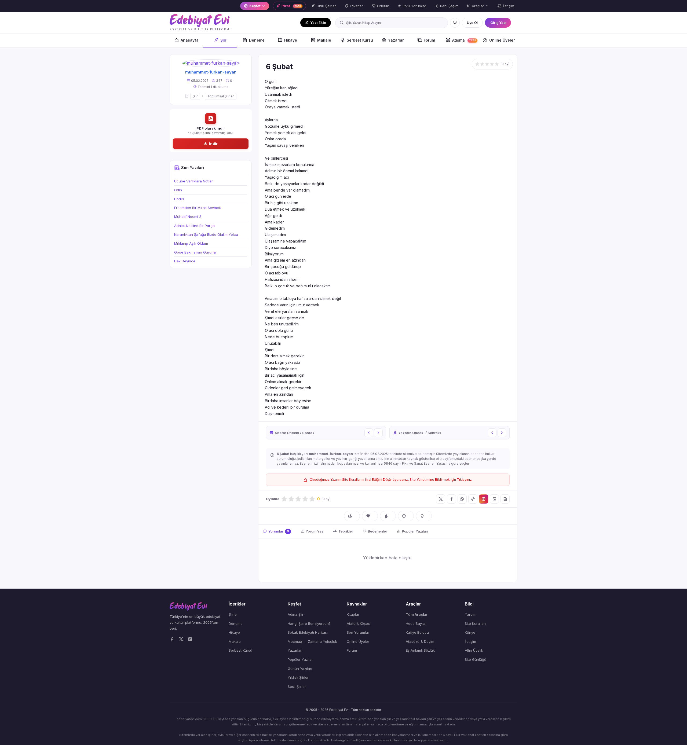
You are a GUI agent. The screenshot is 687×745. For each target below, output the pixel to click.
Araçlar (478, 6)
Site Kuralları (475, 623)
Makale (324, 40)
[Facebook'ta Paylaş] (451, 499)
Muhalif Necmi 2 (187, 216)
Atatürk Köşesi (359, 623)
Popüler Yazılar (300, 659)
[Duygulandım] (406, 516)
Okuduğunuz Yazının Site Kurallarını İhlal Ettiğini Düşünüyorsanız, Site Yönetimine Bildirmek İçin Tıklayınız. (391, 480)
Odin (178, 190)
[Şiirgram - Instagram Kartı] (483, 499)
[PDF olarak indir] (505, 499)
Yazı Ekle (318, 22)
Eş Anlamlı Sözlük (420, 650)
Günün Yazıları (300, 668)
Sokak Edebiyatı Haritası (308, 632)
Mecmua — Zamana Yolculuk (312, 641)
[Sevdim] (370, 516)
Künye (470, 632)
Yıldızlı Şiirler (298, 677)
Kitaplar (353, 614)
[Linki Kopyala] (472, 499)
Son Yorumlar (358, 632)
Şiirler (233, 614)
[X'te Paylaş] (440, 499)
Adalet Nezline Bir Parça (194, 225)
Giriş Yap (498, 22)
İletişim (508, 6)
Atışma (464, 40)
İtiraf (291, 6)
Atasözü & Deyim (420, 641)
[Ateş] (388, 516)
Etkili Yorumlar (414, 6)
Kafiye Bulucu (417, 632)
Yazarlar (396, 40)
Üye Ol (472, 22)
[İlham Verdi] (424, 516)
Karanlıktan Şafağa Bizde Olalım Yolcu (206, 234)
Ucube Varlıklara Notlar (193, 181)
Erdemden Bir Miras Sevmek (197, 207)
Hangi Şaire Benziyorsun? (309, 623)
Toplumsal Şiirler (220, 96)
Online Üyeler (502, 40)
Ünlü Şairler (326, 6)
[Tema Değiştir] (455, 23)
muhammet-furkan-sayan (210, 72)
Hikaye (290, 40)
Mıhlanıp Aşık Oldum (191, 243)
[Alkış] (352, 516)
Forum (429, 40)
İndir (213, 143)
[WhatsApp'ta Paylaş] (462, 499)
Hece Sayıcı (416, 623)
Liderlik (383, 6)
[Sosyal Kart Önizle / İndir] (494, 499)
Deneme (257, 40)
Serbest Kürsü (360, 40)
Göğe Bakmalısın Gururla (195, 252)
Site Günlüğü (475, 659)
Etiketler (356, 6)
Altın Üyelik (474, 650)
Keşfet (255, 6)
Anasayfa (190, 40)
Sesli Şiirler (297, 686)
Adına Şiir (296, 614)
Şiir (223, 40)
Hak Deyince (184, 261)
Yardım (470, 614)
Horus (179, 199)
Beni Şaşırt (449, 6)
